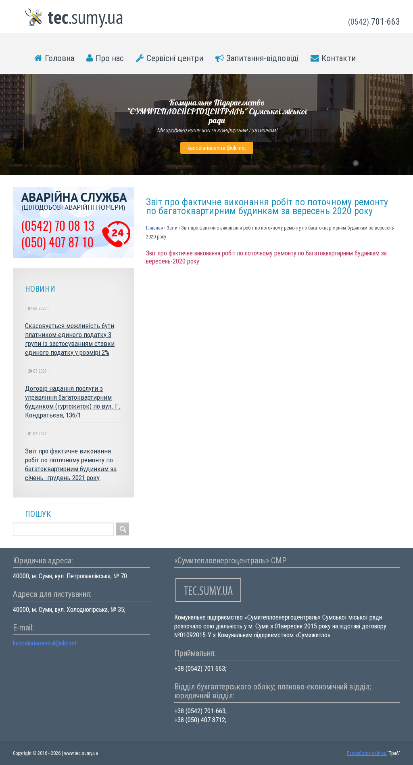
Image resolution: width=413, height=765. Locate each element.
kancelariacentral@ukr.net (217, 148)
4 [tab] (387, 163)
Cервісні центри (174, 58)
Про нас (110, 58)
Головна (59, 58)
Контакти (338, 58)
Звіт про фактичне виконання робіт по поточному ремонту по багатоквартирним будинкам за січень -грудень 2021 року (71, 464)
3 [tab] (376, 163)
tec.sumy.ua (74, 18)
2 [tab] (366, 163)
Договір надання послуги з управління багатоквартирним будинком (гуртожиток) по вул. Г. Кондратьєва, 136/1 (73, 401)
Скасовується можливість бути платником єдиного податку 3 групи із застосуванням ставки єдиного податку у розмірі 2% (70, 339)
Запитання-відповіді (262, 58)
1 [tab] (356, 163)
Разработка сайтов (367, 753)
